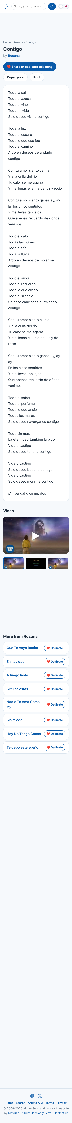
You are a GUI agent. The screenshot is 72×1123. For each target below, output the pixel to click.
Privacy (61, 1102)
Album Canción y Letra (36, 1113)
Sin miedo (14, 720)
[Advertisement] (36, 26)
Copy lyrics (15, 77)
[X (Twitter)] (40, 1096)
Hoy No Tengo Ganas (24, 734)
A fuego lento (17, 675)
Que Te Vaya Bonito (22, 648)
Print (36, 77)
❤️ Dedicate (55, 648)
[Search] (52, 6)
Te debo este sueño (22, 747)
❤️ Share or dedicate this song (30, 67)
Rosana (18, 42)
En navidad (16, 662)
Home (7, 42)
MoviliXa (13, 1113)
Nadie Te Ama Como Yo (23, 704)
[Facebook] (32, 1096)
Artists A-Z (35, 1102)
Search (20, 1102)
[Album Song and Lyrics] (6, 6)
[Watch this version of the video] (13, 563)
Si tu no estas (17, 689)
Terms (49, 1102)
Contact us (61, 1113)
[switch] (63, 6)
